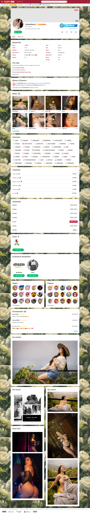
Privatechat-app (46, 4)
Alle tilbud (27, 4)
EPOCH (22, 509)
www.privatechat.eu (14, 509)
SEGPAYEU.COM (28, 509)
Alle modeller (4, 4)
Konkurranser (35, 4)
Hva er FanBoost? (73, 28)
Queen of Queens (39, 83)
